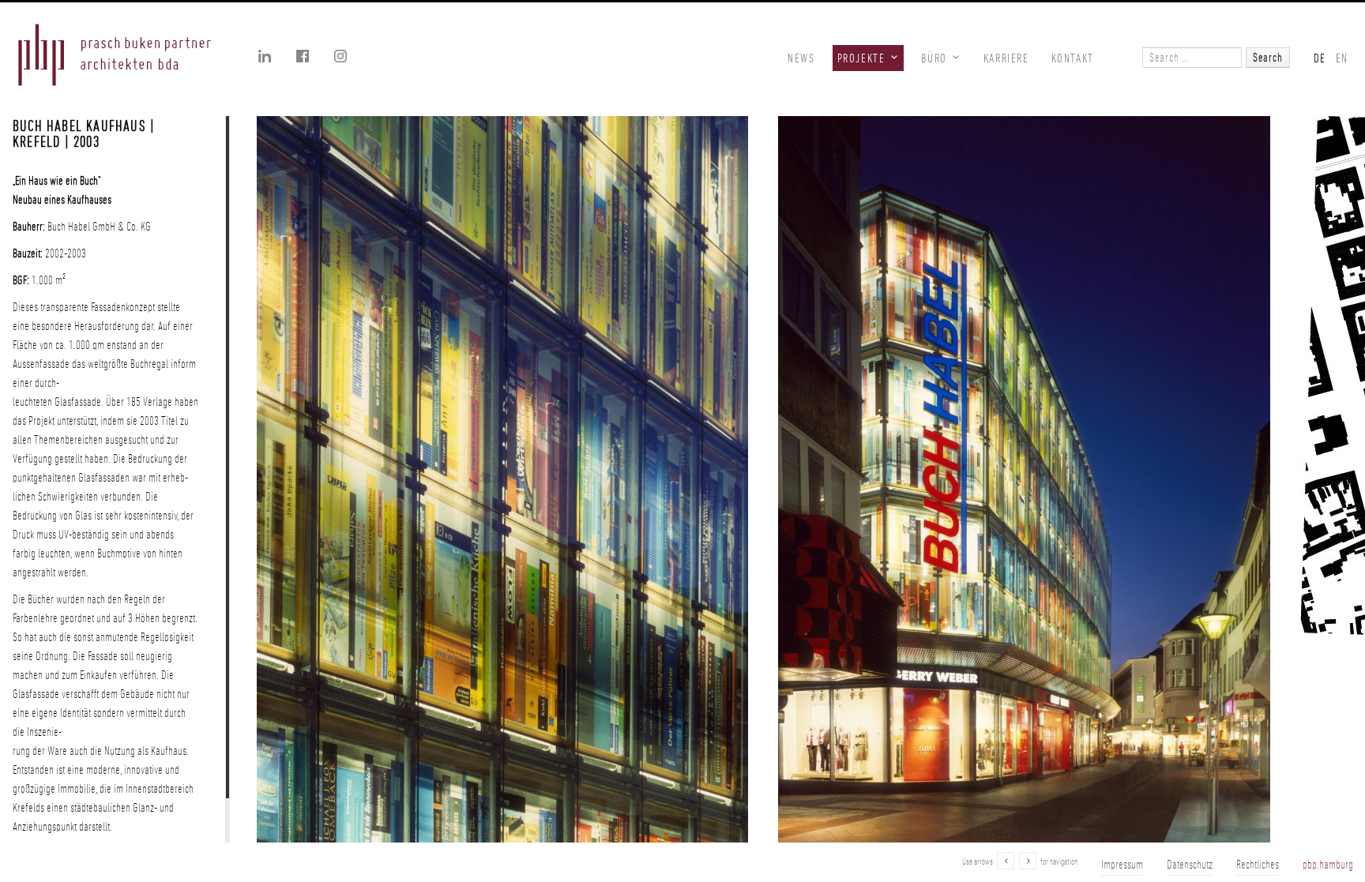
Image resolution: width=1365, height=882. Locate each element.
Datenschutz (1190, 864)
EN (1342, 58)
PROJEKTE (861, 58)
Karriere (1006, 58)
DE (1320, 58)
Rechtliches (1257, 864)
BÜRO (933, 58)
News (801, 58)
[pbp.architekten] (114, 57)
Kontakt (1072, 58)
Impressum (1122, 864)
